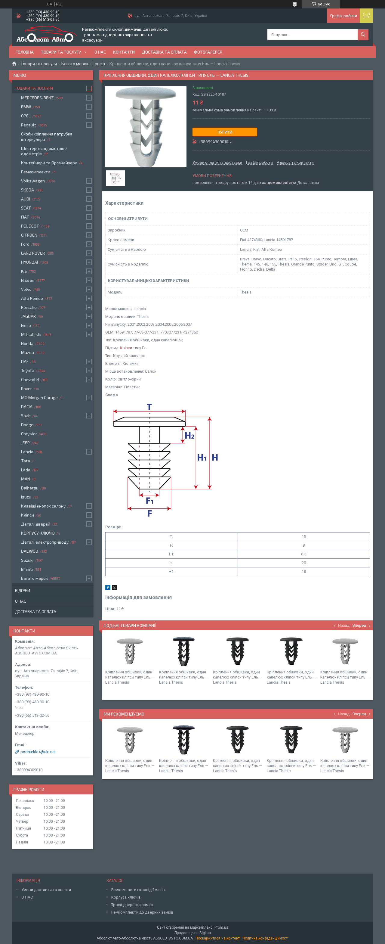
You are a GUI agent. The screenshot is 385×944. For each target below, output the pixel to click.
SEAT (26, 207)
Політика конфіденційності (265, 938)
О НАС (27, 897)
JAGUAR (28, 316)
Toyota (27, 370)
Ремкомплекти (35, 171)
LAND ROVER (33, 253)
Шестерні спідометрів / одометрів (44, 151)
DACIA (26, 406)
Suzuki (27, 560)
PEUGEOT (30, 225)
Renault (28, 124)
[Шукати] (363, 34)
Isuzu (26, 496)
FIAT (25, 216)
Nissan (27, 280)
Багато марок (74, 63)
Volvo (26, 289)
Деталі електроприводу (45, 542)
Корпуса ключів (126, 897)
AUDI (25, 198)
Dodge (27, 424)
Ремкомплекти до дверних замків (142, 912)
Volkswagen (33, 180)
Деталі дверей (35, 523)
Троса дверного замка (132, 904)
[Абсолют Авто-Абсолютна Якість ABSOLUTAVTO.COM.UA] (47, 34)
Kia (24, 271)
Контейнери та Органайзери (49, 162)
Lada (25, 469)
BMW (26, 106)
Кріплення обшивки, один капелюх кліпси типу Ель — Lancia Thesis (129, 677)
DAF (25, 361)
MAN (25, 478)
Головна (25, 51)
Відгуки (22, 590)
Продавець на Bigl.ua (192, 933)
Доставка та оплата (164, 51)
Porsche (29, 307)
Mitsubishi (31, 334)
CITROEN (29, 235)
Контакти (124, 51)
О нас (100, 51)
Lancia (99, 63)
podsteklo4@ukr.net (38, 752)
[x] (114, 588)
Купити (225, 132)
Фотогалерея (208, 51)
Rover (26, 388)
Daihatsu (29, 487)
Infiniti (27, 569)
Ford (25, 244)
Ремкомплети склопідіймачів (138, 889)
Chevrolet (30, 379)
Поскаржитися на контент (218, 938)
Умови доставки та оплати (46, 889)
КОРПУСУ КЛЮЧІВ (38, 533)
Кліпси (126, 348)
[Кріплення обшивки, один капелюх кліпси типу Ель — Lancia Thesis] (130, 651)
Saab (26, 415)
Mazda (27, 352)
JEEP (25, 442)
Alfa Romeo (32, 298)
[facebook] (107, 588)
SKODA (27, 189)
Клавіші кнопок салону (43, 505)
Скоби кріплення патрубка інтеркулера (46, 136)
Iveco (26, 325)
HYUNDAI (29, 262)
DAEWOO (29, 551)
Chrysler (29, 433)
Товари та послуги (61, 51)
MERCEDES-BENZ (37, 97)
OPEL (26, 115)
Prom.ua (221, 927)
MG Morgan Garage (39, 397)
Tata (25, 460)
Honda (27, 343)
